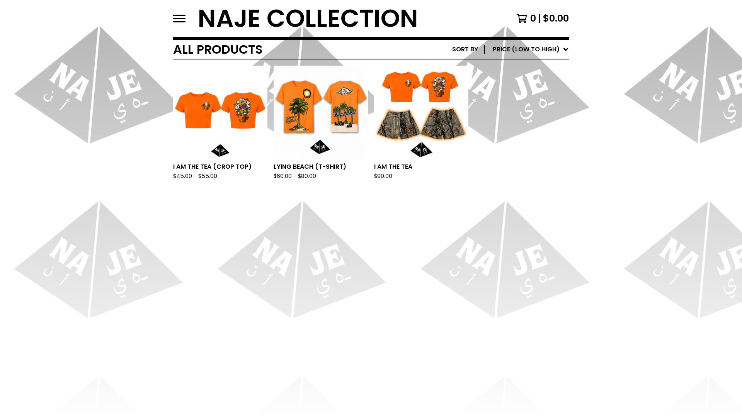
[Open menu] (179, 18)
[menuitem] (510, 49)
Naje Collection (308, 18)
